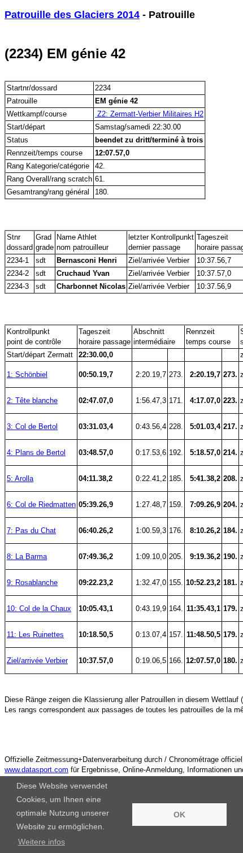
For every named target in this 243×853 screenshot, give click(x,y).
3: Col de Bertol (32, 426)
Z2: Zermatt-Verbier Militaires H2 (149, 114)
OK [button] (179, 814)
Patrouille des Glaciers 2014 (72, 14)
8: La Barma (27, 556)
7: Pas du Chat (31, 530)
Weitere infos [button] (41, 841)
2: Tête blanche (32, 400)
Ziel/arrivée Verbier (37, 660)
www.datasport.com (36, 769)
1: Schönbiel (27, 374)
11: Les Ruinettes (35, 634)
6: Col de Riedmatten (41, 504)
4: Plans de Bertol (36, 452)
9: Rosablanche (32, 582)
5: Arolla (20, 478)
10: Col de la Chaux (39, 608)
